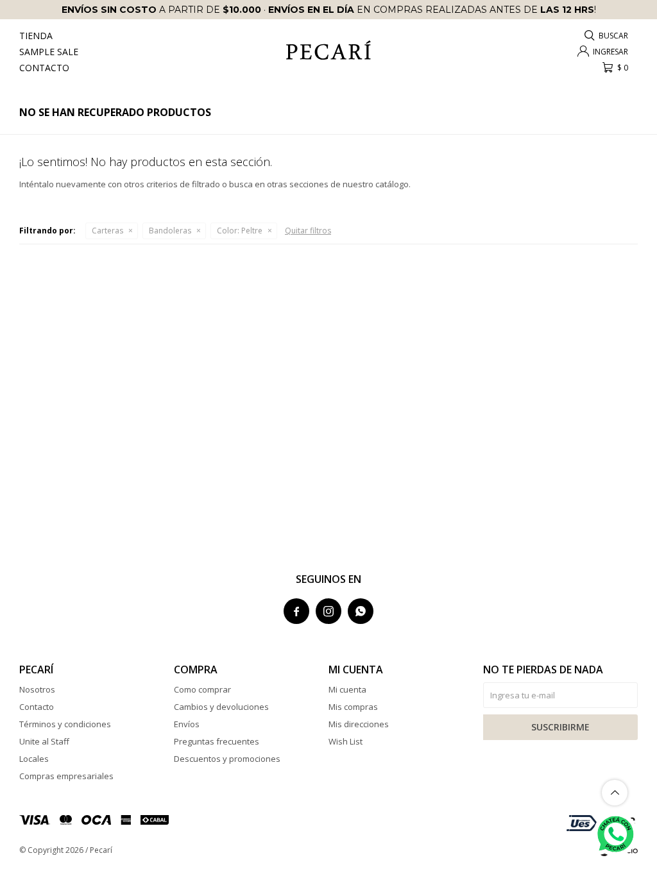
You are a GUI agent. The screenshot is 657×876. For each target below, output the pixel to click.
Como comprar (202, 689)
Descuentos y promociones (227, 758)
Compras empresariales (66, 776)
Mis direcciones (358, 724)
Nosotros (37, 689)
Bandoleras (170, 230)
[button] (607, 36)
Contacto (44, 68)
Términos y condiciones (65, 724)
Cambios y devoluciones (221, 706)
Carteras (107, 230)
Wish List (345, 741)
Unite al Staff (44, 741)
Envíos (187, 724)
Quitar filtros (308, 230)
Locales (34, 758)
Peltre (239, 230)
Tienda (36, 35)
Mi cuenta (347, 689)
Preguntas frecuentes (216, 741)
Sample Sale (48, 52)
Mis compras (353, 706)
